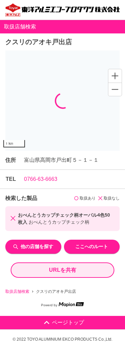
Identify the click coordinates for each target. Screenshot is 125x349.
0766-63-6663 (40, 179)
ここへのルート (91, 246)
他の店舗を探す (37, 246)
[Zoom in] (115, 76)
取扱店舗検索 (17, 291)
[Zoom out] (115, 89)
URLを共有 (62, 270)
